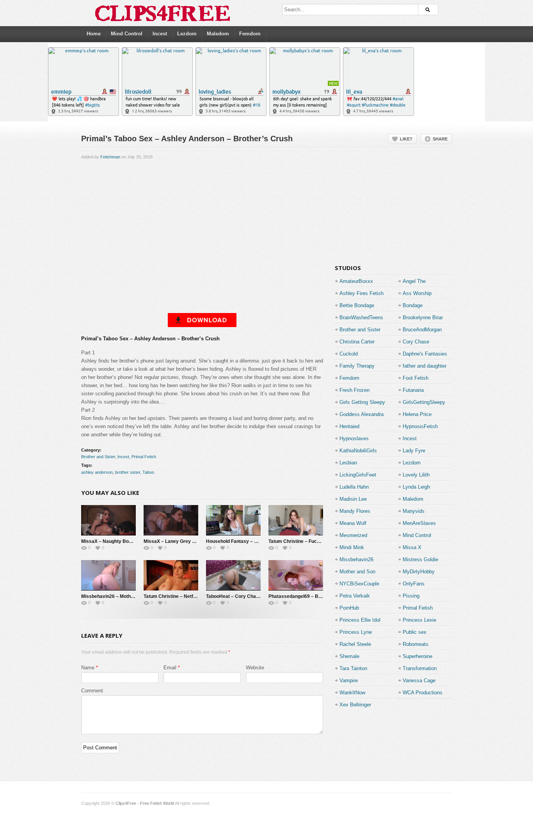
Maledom (218, 34)
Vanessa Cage (419, 680)
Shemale (349, 656)
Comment (92, 691)
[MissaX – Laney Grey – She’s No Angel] (171, 520)
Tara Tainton (353, 668)
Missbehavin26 (356, 559)
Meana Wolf (352, 523)
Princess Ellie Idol (359, 620)
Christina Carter (357, 342)
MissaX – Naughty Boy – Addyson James (127, 541)
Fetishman (110, 157)
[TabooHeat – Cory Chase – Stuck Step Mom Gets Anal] (233, 575)
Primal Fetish (143, 456)
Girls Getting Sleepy (362, 402)
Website (255, 668)
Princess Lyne (355, 632)
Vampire (348, 680)
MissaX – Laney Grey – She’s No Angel (187, 541)
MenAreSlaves (419, 523)
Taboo (148, 472)
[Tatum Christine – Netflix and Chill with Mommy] (171, 575)
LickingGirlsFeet (357, 475)
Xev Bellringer (355, 705)
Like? (406, 139)
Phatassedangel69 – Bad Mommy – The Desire (320, 596)
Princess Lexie (419, 620)
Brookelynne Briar (423, 317)
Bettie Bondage (356, 305)
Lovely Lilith (416, 475)
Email (169, 668)
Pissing (411, 596)
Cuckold (348, 354)
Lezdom (187, 34)
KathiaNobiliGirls (358, 451)
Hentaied (349, 426)
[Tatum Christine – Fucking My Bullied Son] (295, 520)
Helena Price (417, 414)
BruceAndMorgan (422, 330)
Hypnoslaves (354, 438)
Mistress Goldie (420, 559)
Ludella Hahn (354, 487)
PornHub (349, 608)
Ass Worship (417, 293)
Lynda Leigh (416, 487)
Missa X (412, 547)
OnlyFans (414, 584)
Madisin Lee (353, 499)
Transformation (420, 668)
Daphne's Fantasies (425, 354)
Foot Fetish (415, 378)
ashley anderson (97, 472)
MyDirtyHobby (419, 572)
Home (94, 34)
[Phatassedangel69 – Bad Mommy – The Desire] (295, 575)
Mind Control (126, 34)
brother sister (127, 472)
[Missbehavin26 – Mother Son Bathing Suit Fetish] (108, 575)
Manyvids (414, 511)
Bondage (413, 305)
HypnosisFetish (420, 426)
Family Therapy (357, 366)
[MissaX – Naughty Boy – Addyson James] (108, 520)
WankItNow (352, 693)
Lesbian (348, 463)
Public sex (414, 632)
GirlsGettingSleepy (424, 402)
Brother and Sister (98, 456)
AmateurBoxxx (356, 281)
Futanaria (413, 390)
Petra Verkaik (354, 596)
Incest (160, 34)
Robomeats (415, 644)
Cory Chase (416, 342)
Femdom (250, 34)
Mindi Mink (351, 547)
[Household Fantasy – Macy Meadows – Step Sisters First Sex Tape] (233, 520)
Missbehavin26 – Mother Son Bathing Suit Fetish (134, 596)
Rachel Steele (355, 644)
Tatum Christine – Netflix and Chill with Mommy (196, 596)
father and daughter (424, 366)
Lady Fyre (414, 451)
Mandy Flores (354, 511)
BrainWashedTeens (361, 317)
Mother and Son (357, 572)
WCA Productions (422, 693)
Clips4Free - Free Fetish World (144, 803)
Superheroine (417, 656)
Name (87, 668)
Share (440, 139)
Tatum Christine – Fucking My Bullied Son (314, 541)
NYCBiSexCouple (359, 584)
